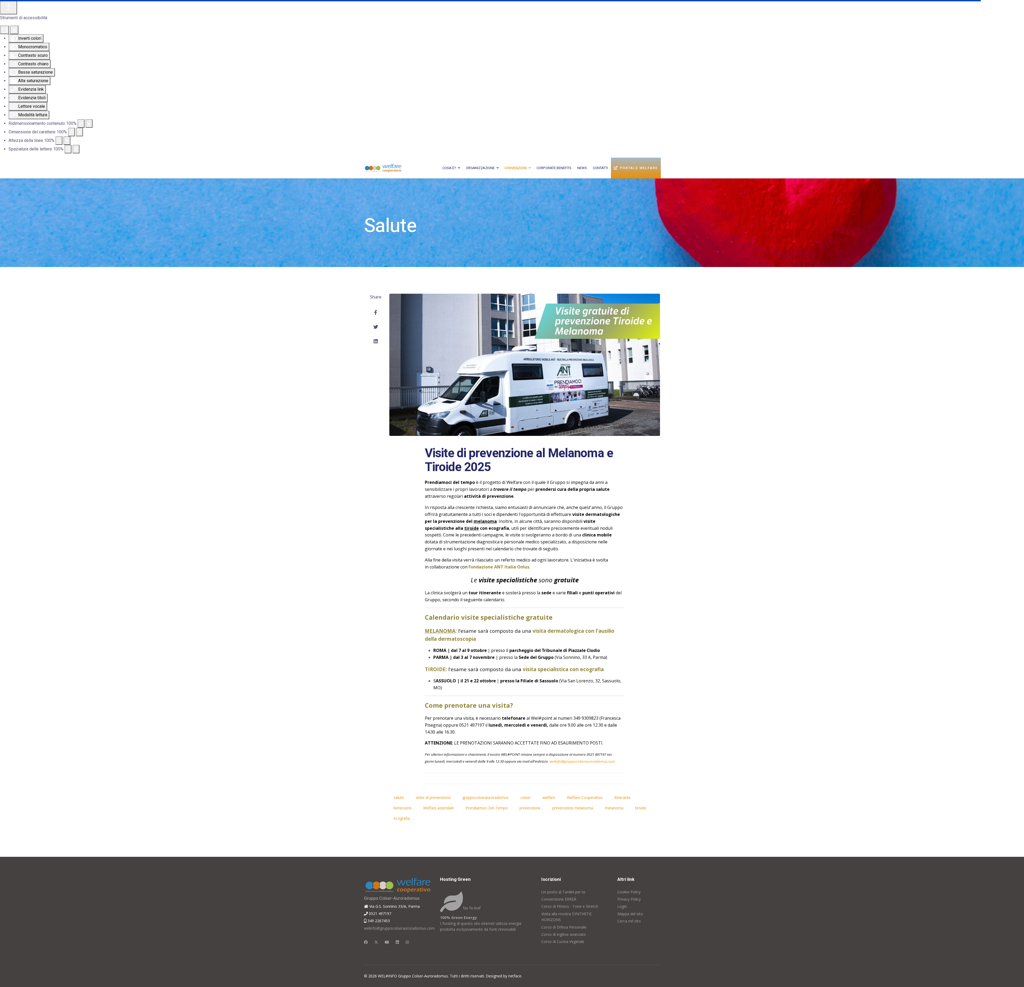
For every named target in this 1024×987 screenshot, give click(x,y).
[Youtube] (387, 942)
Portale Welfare (639, 167)
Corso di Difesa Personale (563, 927)
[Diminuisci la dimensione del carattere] (71, 132)
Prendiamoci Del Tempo (487, 807)
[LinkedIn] (376, 341)
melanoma (614, 807)
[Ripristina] (4, 30)
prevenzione (530, 807)
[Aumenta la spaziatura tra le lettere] (76, 149)
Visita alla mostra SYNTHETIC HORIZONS (566, 916)
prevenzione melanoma (572, 807)
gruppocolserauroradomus (485, 797)
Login (622, 906)
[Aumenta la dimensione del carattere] (79, 132)
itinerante (622, 797)
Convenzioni (516, 167)
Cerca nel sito (629, 921)
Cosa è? (449, 167)
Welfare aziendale (438, 807)
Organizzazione (480, 167)
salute (399, 797)
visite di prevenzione (433, 797)
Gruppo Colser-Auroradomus (391, 898)
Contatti (600, 167)
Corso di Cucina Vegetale (562, 941)
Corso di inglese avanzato (563, 934)
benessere (402, 807)
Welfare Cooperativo (585, 797)
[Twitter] (375, 327)
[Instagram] (407, 942)
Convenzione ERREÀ (558, 899)
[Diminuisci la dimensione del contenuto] (81, 123)
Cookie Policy (629, 891)
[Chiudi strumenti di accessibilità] (14, 30)
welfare (548, 797)
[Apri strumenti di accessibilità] (8, 7)
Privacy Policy (629, 899)
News (582, 167)
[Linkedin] (397, 942)
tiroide (640, 807)
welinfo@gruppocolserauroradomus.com (582, 761)
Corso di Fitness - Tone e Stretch (569, 906)
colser (525, 797)
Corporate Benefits (554, 167)
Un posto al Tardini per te (563, 891)
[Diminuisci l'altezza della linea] (58, 140)
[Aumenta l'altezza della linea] (66, 140)
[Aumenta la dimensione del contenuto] (89, 123)
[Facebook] (375, 312)
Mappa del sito (630, 913)
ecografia (402, 818)
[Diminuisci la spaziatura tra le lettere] (68, 149)
